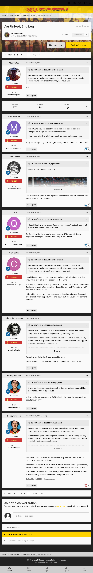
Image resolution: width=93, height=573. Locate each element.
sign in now (60, 506)
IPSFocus (40, 560)
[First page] (5, 54)
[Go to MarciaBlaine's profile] (14, 127)
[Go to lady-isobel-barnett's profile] (14, 329)
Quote (33, 96)
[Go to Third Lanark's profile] (14, 168)
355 (14, 146)
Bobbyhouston (14, 375)
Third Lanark (14, 157)
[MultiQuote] (28, 95)
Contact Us (61, 560)
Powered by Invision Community (46, 562)
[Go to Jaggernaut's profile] (7, 34)
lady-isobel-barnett (14, 318)
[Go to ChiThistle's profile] (14, 264)
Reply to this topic (78, 45)
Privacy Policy (51, 560)
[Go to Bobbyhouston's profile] (14, 386)
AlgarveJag (14, 63)
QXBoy (14, 212)
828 (14, 282)
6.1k (14, 186)
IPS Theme (31, 560)
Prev (10, 55)
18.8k (15, 347)
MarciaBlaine (14, 116)
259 (14, 242)
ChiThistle (14, 253)
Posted (33, 63)
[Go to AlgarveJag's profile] (14, 74)
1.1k (14, 92)
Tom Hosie (54, 70)
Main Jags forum (30, 36)
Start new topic (55, 45)
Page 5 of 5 (37, 55)
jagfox (53, 164)
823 (14, 405)
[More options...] (86, 62)
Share (65, 34)
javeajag (54, 382)
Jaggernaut (18, 33)
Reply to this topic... (25, 516)
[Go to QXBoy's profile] (14, 223)
